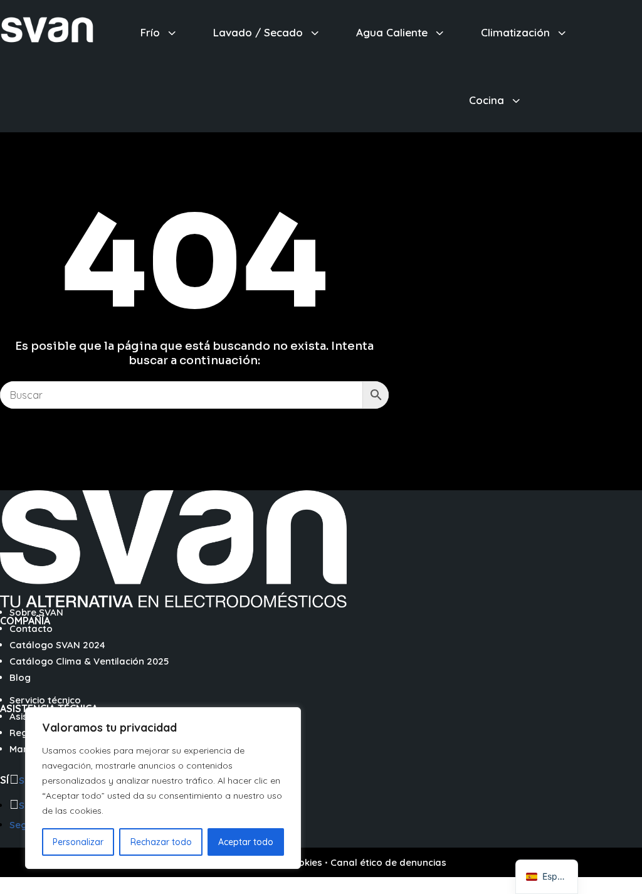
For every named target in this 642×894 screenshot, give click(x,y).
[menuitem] (159, 32)
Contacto (31, 628)
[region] (163, 788)
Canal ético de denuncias (388, 862)
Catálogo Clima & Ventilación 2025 (89, 661)
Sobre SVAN (36, 612)
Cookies (304, 862)
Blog (20, 677)
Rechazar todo (161, 842)
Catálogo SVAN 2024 (57, 645)
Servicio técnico (45, 700)
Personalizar (78, 842)
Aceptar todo (245, 842)
